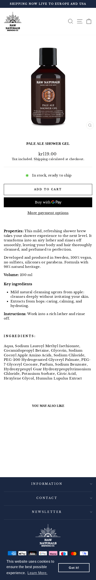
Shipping (41, 159)
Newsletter (47, 512)
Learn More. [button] (37, 573)
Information (47, 483)
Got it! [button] (74, 567)
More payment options (48, 213)
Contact (47, 498)
